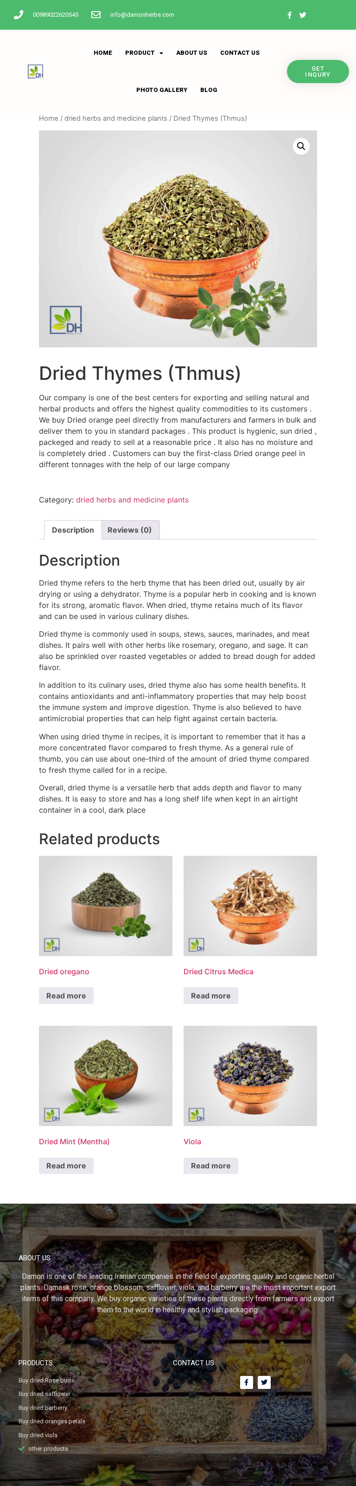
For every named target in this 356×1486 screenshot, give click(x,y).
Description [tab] (73, 529)
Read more (66, 995)
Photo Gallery (161, 89)
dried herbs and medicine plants (115, 118)
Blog (208, 89)
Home (103, 52)
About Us (191, 52)
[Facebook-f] (289, 14)
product (140, 52)
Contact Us (240, 52)
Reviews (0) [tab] (130, 529)
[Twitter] (302, 14)
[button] (301, 146)
